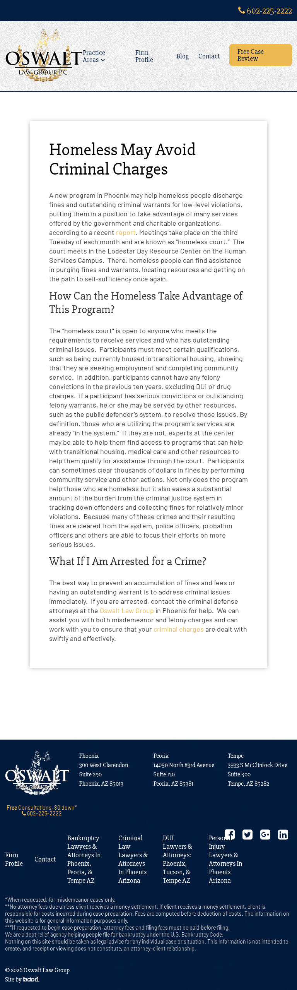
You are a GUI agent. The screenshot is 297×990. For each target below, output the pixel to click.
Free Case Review (250, 55)
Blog (182, 56)
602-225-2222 (268, 10)
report (126, 232)
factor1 (31, 979)
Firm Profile (144, 56)
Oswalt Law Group (127, 610)
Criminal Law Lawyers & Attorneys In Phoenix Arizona (133, 859)
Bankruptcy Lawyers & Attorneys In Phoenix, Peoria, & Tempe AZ (84, 859)
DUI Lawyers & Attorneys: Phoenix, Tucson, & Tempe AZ (177, 859)
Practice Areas (94, 56)
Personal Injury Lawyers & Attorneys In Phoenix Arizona (225, 859)
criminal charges (179, 629)
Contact (209, 56)
